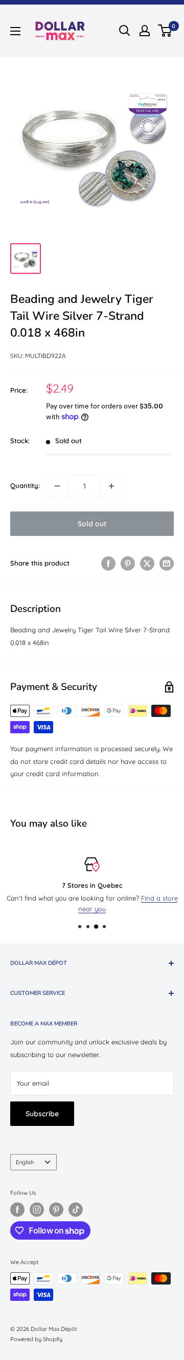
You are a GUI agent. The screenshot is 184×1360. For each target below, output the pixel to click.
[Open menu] (15, 31)
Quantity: (25, 485)
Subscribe (42, 1113)
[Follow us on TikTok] (75, 1209)
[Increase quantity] (111, 486)
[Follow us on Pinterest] (56, 1209)
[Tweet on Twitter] (147, 563)
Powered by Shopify (36, 1339)
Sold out (92, 523)
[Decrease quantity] (57, 486)
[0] (165, 30)
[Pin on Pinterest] (128, 563)
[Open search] (124, 30)
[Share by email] (166, 563)
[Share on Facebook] (108, 563)
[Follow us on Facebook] (17, 1209)
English (25, 1162)
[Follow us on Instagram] (37, 1209)
